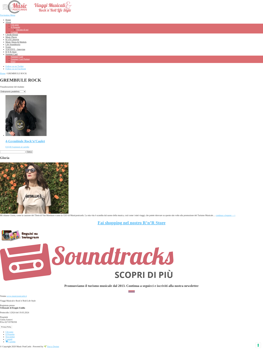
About (8, 22)
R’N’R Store (11, 52)
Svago (8, 47)
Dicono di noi (22, 30)
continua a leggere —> (225, 215)
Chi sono (15, 25)
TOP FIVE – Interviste (15, 49)
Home (8, 20)
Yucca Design (53, 346)
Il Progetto (15, 27)
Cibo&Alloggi (11, 34)
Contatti (14, 32)
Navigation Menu (7, 15)
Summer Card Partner (20, 59)
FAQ (13, 62)
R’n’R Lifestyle (12, 39)
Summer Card (11, 54)
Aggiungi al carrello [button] (20, 147)
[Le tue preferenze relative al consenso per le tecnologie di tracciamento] (258, 345)
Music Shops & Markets (15, 42)
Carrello (11, 342)
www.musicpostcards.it (17, 296)
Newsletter (10, 337)
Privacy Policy (6, 327)
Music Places (11, 37)
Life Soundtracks (12, 44)
